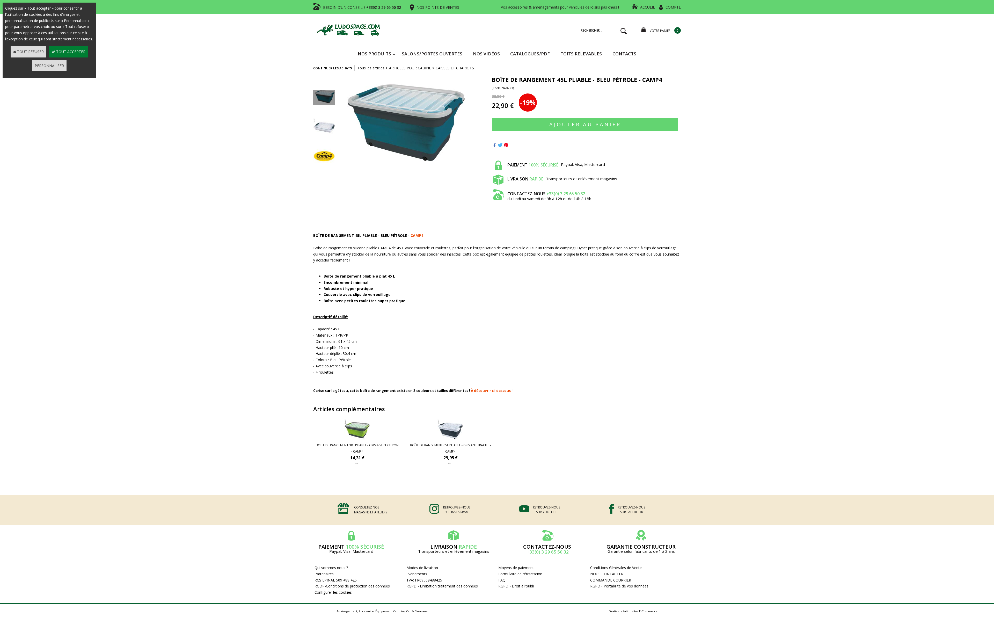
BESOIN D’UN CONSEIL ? (362, 7)
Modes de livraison (422, 567)
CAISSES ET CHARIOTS (455, 68)
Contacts (624, 54)
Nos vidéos (486, 54)
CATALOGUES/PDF (530, 54)
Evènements (416, 573)
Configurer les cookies (333, 592)
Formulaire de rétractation (520, 573)
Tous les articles (370, 68)
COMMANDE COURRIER (610, 580)
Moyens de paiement (516, 567)
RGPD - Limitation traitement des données (442, 586)
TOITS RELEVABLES (581, 54)
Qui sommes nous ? (331, 567)
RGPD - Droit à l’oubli (516, 586)
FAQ (502, 580)
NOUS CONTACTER (606, 573)
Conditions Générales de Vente (616, 567)
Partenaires (324, 573)
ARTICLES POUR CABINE (410, 68)
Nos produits (374, 54)
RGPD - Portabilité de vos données (619, 586)
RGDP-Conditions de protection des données (352, 586)
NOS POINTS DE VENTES (437, 7)
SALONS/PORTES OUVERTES (432, 54)
